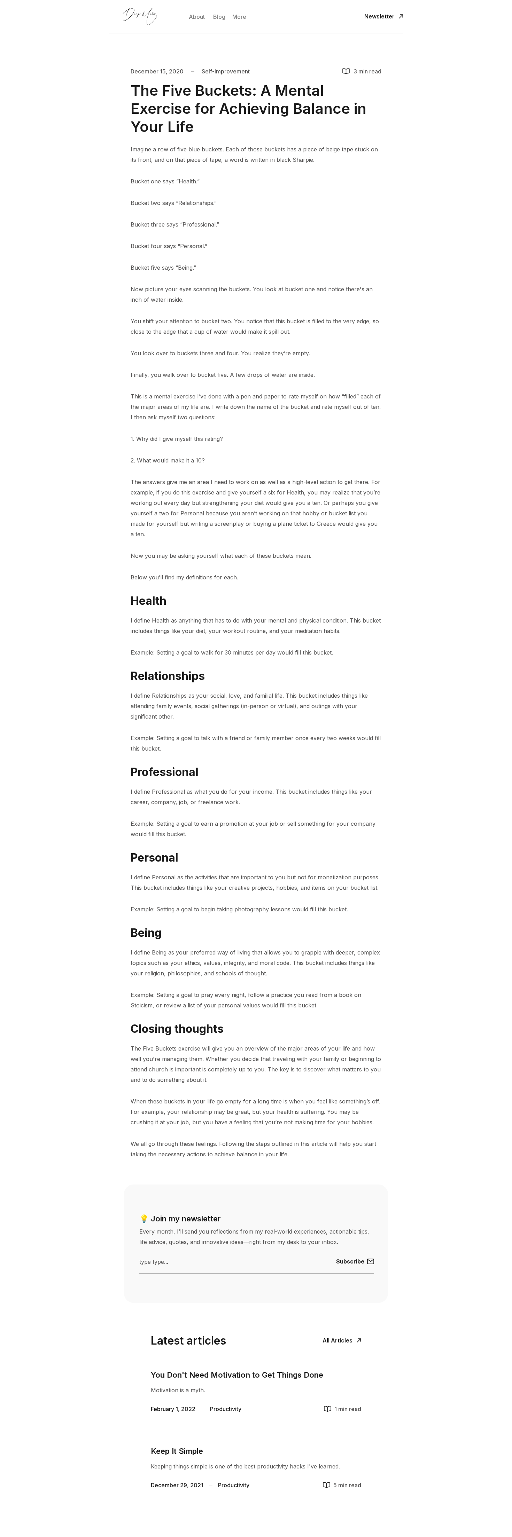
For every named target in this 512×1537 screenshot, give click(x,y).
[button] (239, 16)
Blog (219, 16)
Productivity (225, 1409)
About (197, 16)
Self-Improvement (226, 71)
